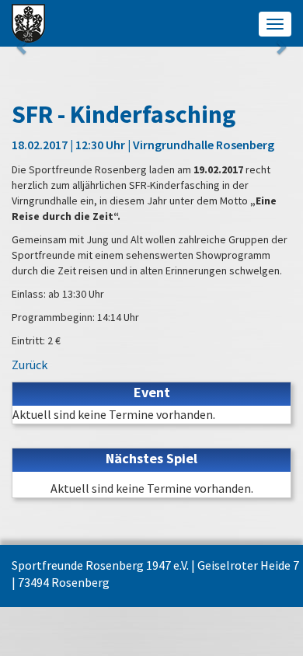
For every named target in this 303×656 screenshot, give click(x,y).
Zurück (29, 364)
